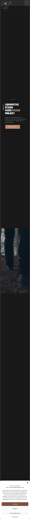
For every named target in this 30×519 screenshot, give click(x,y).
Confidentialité (15, 517)
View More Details (12, 127)
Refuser (15, 508)
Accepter (15, 504)
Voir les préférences (15, 513)
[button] (27, 483)
